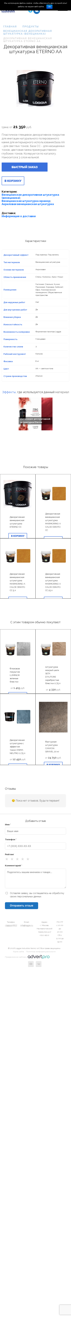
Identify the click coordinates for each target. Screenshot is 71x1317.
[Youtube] (31, 964)
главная (10, 26)
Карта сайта (18, 951)
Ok (49, 7)
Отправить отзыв (21, 905)
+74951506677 (11, 925)
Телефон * (11, 839)
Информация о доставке (19, 216)
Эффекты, (9, 392)
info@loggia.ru (26, 925)
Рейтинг (9, 854)
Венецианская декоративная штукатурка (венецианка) (27, 32)
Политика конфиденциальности (41, 951)
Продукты (30, 26)
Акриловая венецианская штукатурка (28, 204)
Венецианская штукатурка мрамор (26, 201)
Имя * (8, 824)
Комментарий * (13, 865)
